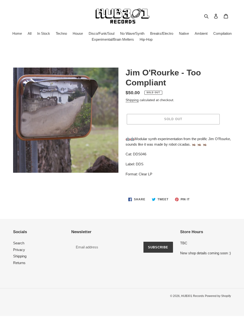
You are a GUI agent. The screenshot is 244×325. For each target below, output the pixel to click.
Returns (19, 263)
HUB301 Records (192, 296)
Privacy (19, 250)
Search (18, 243)
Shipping (132, 100)
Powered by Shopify (218, 296)
